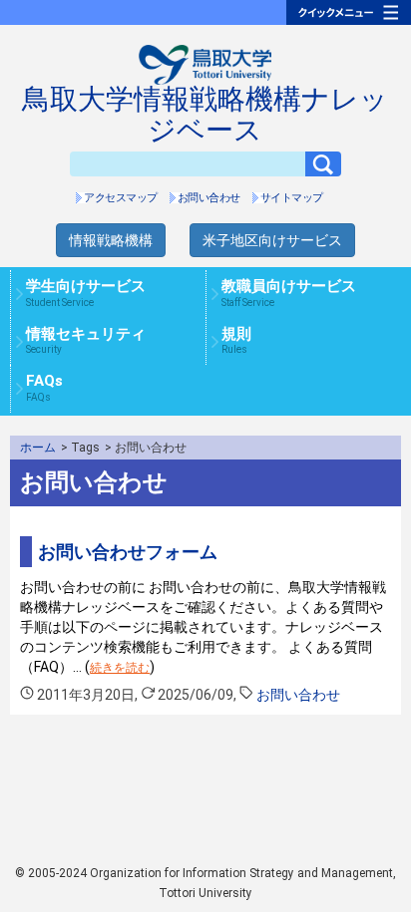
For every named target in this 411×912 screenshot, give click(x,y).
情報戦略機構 (111, 240)
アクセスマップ (121, 197)
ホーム (38, 448)
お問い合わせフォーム (127, 551)
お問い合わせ (209, 197)
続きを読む (120, 668)
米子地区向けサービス (272, 240)
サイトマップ (291, 197)
